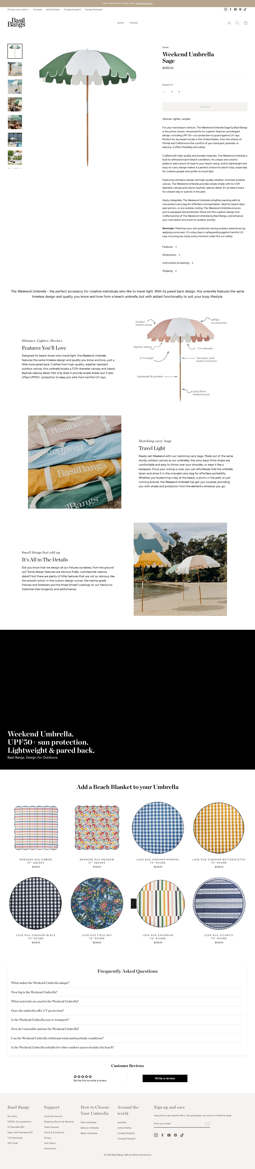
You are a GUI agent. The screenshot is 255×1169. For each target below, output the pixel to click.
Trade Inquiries (51, 1127)
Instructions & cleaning (176, 262)
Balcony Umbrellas (90, 1128)
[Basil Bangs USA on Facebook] (162, 1135)
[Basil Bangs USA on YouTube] (169, 1135)
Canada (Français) (126, 1138)
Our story (12, 1116)
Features (167, 246)
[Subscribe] (207, 1124)
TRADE (134, 23)
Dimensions (169, 254)
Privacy (47, 1138)
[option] (127, 3)
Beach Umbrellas (89, 1133)
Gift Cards (12, 1143)
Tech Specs (50, 1143)
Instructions (50, 1148)
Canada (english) (72, 9)
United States (53, 9)
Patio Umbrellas (89, 1122)
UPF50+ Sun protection (19, 1121)
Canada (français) (93, 9)
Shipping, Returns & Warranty (59, 1121)
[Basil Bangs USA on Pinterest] (175, 1135)
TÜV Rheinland (14, 1138)
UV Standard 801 (15, 1127)
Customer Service (53, 1116)
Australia (37, 9)
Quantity (167, 85)
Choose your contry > (18, 9)
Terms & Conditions (54, 1132)
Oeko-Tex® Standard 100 (20, 1132)
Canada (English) (126, 1133)
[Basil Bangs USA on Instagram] (156, 1135)
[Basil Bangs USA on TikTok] (182, 1135)
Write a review (165, 1078)
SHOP (120, 23)
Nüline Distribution (141, 1155)
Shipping (167, 270)
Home (165, 47)
